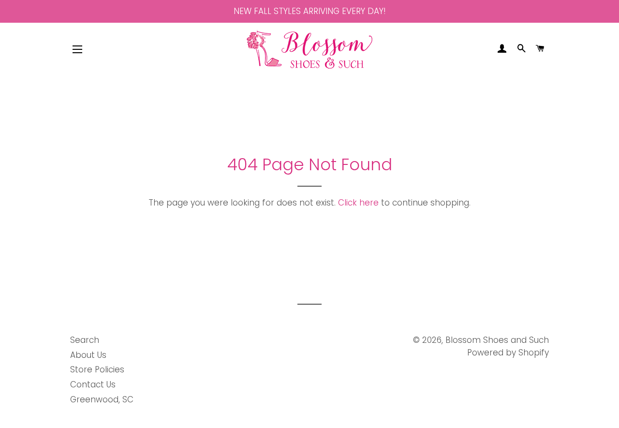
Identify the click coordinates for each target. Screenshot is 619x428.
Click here (358, 202)
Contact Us (93, 384)
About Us (88, 355)
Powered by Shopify (508, 352)
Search (84, 340)
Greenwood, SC (101, 399)
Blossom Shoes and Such (497, 340)
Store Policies (97, 369)
